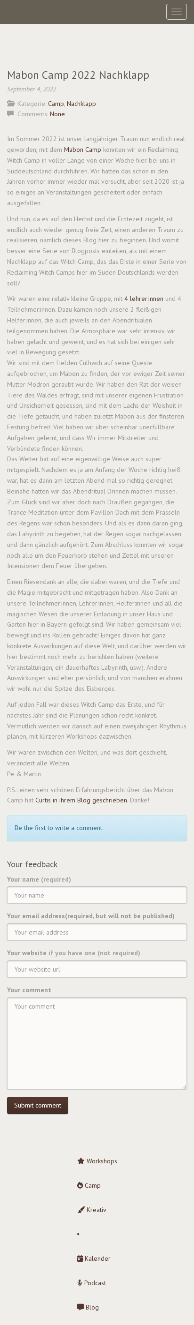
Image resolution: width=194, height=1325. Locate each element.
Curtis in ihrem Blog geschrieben (81, 800)
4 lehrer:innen (143, 298)
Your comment (29, 990)
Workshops (101, 1161)
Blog (91, 1307)
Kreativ (95, 1209)
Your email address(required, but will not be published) (91, 916)
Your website (73, 953)
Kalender (97, 1258)
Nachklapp (81, 103)
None (57, 114)
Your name (39, 879)
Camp (56, 103)
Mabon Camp (82, 149)
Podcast (94, 1283)
